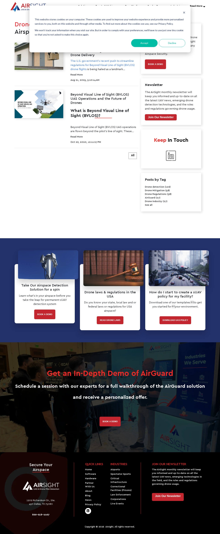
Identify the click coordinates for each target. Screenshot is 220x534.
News (88, 500)
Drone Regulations (158, 194)
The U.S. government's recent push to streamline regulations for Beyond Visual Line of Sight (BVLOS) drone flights (102, 65)
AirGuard (152, 198)
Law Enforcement (121, 495)
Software (90, 474)
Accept (144, 43)
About (88, 491)
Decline (172, 43)
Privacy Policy (93, 504)
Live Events (117, 503)
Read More (76, 75)
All (132, 155)
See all (148, 205)
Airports (115, 469)
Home (88, 469)
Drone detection (158, 187)
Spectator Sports (121, 474)
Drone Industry (156, 201)
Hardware (90, 478)
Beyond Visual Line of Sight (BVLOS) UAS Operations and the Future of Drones (99, 99)
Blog (87, 495)
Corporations (118, 499)
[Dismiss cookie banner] (184, 13)
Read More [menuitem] (196, 6)
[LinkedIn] (88, 511)
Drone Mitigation (157, 190)
